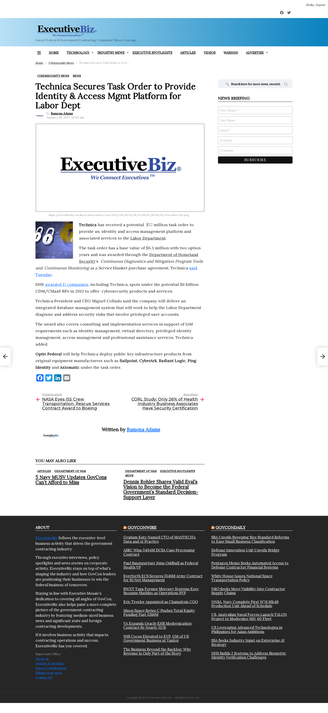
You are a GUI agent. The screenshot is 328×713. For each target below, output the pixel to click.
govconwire (142, 527)
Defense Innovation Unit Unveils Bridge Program (245, 552)
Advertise (255, 53)
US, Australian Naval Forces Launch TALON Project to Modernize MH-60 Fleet (249, 617)
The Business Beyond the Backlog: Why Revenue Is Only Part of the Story (157, 651)
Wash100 (231, 53)
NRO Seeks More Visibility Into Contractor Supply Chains (248, 591)
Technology (78, 53)
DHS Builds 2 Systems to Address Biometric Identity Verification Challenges (248, 655)
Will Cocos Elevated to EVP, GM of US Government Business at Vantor (156, 638)
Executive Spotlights (152, 53)
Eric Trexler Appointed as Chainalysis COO (160, 602)
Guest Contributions (50, 668)
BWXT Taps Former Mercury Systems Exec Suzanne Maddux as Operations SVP (161, 591)
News (129, 475)
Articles (188, 53)
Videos (210, 53)
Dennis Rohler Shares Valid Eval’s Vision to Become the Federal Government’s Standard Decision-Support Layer (160, 489)
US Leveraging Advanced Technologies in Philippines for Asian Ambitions (246, 629)
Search (285, 84)
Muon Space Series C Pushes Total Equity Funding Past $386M (159, 613)
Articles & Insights (49, 663)
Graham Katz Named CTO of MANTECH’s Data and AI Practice (159, 539)
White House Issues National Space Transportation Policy (241, 578)
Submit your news (48, 673)
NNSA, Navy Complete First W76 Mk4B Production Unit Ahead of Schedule (244, 604)
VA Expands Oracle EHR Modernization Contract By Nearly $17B (157, 625)
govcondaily (231, 527)
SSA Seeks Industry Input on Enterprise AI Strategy (247, 642)
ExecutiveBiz (46, 538)
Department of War (70, 471)
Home (54, 53)
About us (42, 659)
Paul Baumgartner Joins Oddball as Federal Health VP (160, 565)
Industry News (111, 53)
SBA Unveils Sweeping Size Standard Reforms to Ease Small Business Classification (250, 539)
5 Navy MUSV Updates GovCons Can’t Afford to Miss (71, 479)
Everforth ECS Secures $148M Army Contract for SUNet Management (163, 578)
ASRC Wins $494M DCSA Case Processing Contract (159, 552)
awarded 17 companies (66, 284)
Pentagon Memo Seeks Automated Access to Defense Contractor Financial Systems (250, 565)
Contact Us (43, 677)
